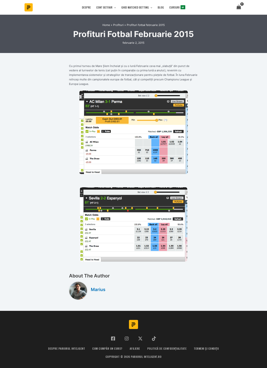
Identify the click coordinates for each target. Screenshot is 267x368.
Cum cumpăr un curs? (107, 348)
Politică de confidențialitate (167, 348)
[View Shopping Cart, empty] (238, 7)
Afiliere (135, 348)
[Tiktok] (154, 338)
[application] (114, 7)
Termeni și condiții (206, 348)
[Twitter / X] (140, 338)
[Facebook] (113, 338)
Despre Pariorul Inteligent (66, 348)
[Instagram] (126, 338)
